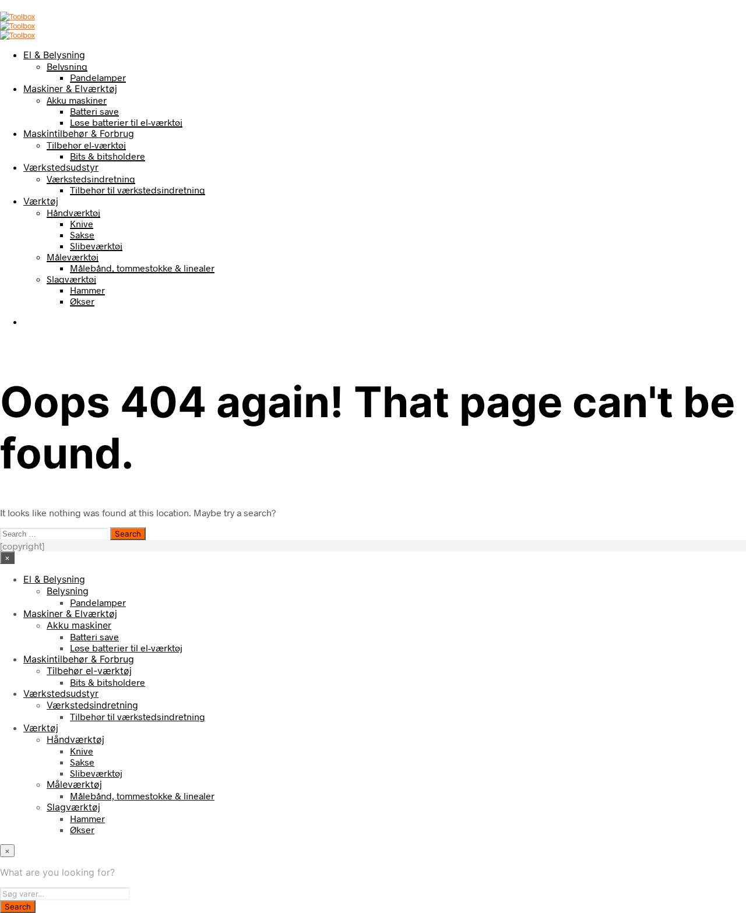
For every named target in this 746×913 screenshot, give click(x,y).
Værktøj (40, 201)
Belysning (67, 66)
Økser (82, 300)
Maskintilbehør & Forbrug (78, 133)
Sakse (82, 234)
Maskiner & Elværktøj (70, 88)
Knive (81, 223)
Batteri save (94, 111)
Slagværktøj (71, 278)
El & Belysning (54, 55)
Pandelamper (98, 77)
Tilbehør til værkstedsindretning (137, 189)
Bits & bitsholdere (107, 155)
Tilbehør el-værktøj (86, 144)
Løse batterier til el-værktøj (126, 122)
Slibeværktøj (96, 245)
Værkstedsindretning (91, 178)
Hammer (87, 289)
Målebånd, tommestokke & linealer (142, 267)
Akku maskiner (77, 99)
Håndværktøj (73, 212)
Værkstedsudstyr (60, 167)
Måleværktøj (72, 256)
